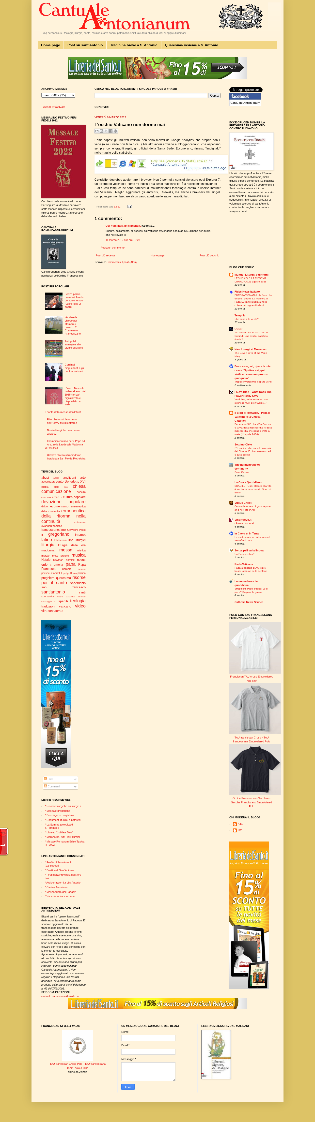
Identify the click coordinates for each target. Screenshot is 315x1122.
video (80, 606)
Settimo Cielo (243, 444)
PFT (60, 573)
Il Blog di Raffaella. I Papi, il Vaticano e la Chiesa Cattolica (252, 416)
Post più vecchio (209, 255)
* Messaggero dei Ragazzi (60, 891)
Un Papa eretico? (244, 554)
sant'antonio (53, 592)
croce (55, 497)
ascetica (46, 481)
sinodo (82, 596)
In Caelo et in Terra (247, 533)
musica (79, 555)
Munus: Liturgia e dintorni (251, 274)
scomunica (47, 596)
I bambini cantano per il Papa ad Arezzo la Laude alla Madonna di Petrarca (65, 444)
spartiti (63, 601)
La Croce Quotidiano (248, 482)
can (66, 487)
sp (55, 601)
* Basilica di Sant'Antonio (59, 870)
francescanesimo (53, 529)
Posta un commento (113, 247)
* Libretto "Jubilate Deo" (59, 832)
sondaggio (46, 601)
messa (65, 549)
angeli (56, 478)
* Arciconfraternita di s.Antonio (62, 882)
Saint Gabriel (242, 472)
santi (82, 592)
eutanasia (80, 522)
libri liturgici (77, 540)
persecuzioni (49, 573)
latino (46, 539)
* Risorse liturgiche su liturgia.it (63, 806)
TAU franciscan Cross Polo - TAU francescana (78, 1063)
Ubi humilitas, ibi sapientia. (123, 225)
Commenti (53, 786)
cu (61, 497)
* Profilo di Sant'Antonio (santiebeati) (58, 864)
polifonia (72, 573)
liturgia (47, 544)
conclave (46, 497)
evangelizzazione (51, 525)
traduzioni (48, 606)
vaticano (65, 606)
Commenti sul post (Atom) (122, 262)
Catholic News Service (249, 602)
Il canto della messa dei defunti (63, 412)
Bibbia (44, 486)
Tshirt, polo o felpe (77, 1067)
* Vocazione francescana (60, 896)
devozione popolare (63, 501)
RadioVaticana (244, 564)
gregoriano (58, 534)
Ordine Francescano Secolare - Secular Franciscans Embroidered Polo (251, 802)
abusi (45, 477)
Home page (50, 45)
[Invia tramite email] (96, 131)
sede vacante (66, 596)
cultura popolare (74, 497)
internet (80, 534)
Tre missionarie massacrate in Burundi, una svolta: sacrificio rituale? (251, 335)
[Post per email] (129, 206)
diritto (44, 506)
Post (50, 779)
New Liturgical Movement (251, 349)
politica (82, 573)
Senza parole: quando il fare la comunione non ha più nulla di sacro (74, 301)
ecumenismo (59, 506)
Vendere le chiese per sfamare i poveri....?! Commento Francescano (73, 325)
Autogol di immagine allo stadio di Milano (74, 344)
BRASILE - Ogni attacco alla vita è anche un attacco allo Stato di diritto (253, 489)
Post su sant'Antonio (85, 45)
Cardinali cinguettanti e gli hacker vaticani (74, 367)
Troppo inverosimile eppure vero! (253, 381)
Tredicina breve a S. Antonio (134, 45)
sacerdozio (78, 583)
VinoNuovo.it (243, 519)
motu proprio (60, 555)
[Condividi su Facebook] (110, 131)
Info (240, 829)
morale (45, 555)
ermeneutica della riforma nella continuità (63, 516)
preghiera (47, 578)
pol (64, 573)
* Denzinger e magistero (59, 815)
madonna (47, 550)
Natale (45, 559)
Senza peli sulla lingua (249, 550)
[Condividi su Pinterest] (115, 131)
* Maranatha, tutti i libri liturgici (62, 836)
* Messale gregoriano (57, 810)
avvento (57, 481)
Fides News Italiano (247, 291)
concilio (81, 491)
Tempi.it (240, 315)
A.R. (240, 823)
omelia (58, 564)
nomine (70, 559)
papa (71, 564)
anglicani (69, 477)
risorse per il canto (63, 580)
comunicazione (56, 491)
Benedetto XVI (75, 481)
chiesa (79, 486)
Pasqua (81, 569)
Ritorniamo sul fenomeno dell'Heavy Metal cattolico (62, 421)
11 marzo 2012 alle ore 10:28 (123, 239)
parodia (66, 568)
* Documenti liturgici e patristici (63, 819)
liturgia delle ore (72, 545)
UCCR (238, 328)
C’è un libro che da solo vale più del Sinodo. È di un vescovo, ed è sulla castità (253, 451)
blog (56, 486)
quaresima (63, 578)
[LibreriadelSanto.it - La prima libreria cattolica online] (157, 77)
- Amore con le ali (244, 523)
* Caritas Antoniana (56, 887)
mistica (81, 550)
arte (83, 477)
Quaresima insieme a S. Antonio (191, 45)
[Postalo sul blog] (101, 131)
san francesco (63, 587)
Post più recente (105, 255)
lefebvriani (60, 540)
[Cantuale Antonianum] (245, 105)
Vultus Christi (243, 502)
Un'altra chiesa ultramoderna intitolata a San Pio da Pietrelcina (66, 457)
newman (58, 559)
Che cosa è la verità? (247, 319)
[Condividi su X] (106, 131)
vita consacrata (52, 611)
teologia (78, 600)
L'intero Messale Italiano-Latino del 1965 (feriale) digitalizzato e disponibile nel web (75, 396)
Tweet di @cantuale (53, 106)
